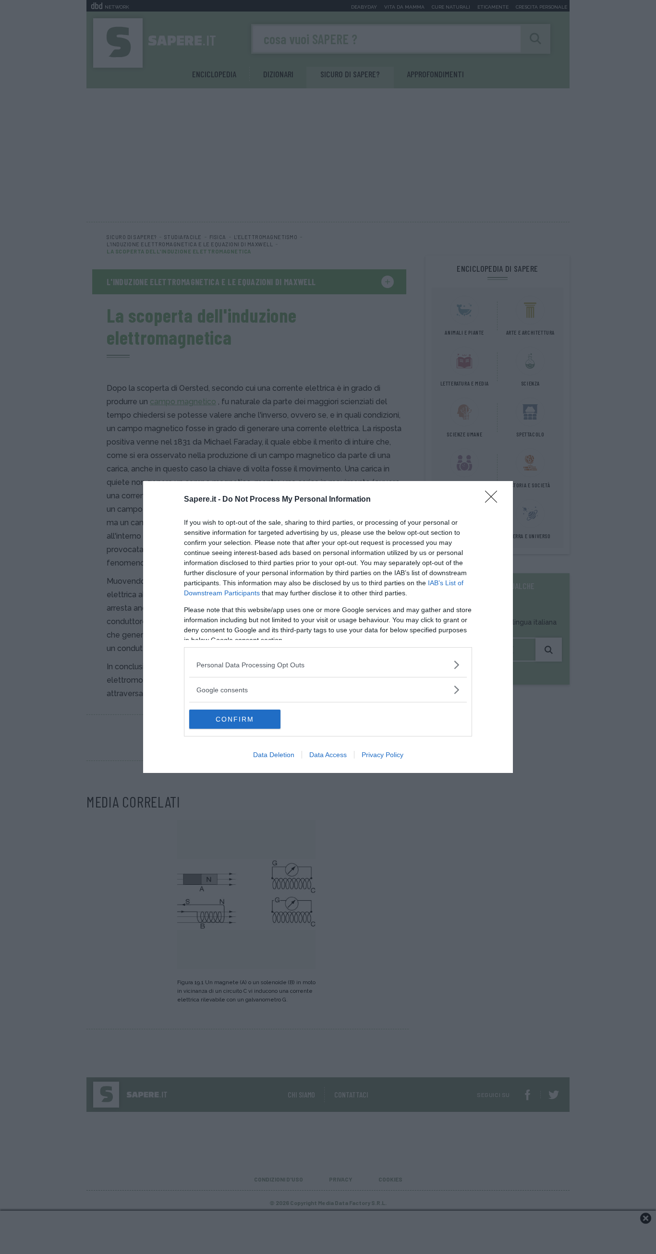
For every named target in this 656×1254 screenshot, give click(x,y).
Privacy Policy (382, 755)
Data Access (328, 755)
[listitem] (328, 665)
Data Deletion (273, 755)
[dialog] (328, 627)
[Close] (494, 500)
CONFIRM (235, 719)
